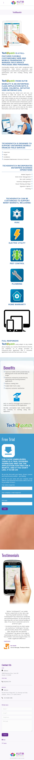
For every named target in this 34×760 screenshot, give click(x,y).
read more (7, 641)
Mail (4, 739)
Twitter (5, 743)
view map (4, 678)
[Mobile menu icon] (4, 3)
